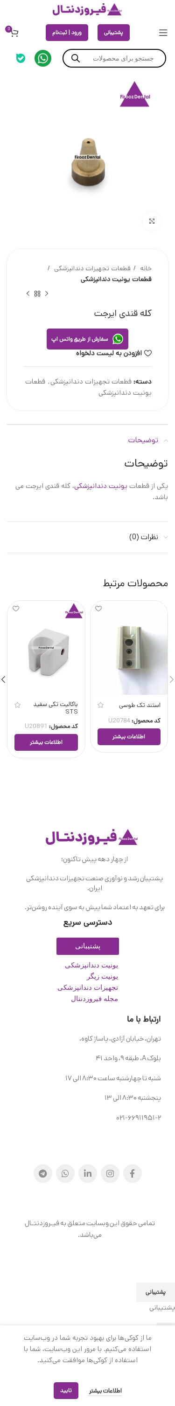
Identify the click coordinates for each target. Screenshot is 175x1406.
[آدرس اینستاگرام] (110, 1173)
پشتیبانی (113, 32)
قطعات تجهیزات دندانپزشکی (91, 268)
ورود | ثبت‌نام (67, 32)
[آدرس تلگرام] (43, 1173)
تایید (66, 1390)
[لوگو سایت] (88, 9)
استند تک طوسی (140, 705)
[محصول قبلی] (46, 294)
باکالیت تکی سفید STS (55, 708)
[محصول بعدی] (28, 294)
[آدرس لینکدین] (87, 1173)
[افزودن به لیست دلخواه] (99, 609)
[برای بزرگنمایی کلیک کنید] (151, 221)
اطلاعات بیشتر (105, 1390)
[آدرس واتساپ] (65, 1173)
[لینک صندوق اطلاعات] (43, 58)
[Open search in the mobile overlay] (114, 58)
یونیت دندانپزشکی (100, 486)
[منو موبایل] (163, 32)
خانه (145, 268)
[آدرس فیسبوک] (132, 1173)
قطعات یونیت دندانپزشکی (116, 279)
